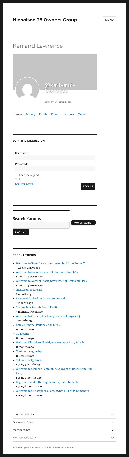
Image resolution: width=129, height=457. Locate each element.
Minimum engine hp (29, 351)
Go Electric (22, 333)
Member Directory (24, 437)
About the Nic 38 (23, 414)
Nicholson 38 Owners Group (45, 19)
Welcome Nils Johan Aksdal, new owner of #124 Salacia (50, 342)
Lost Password (24, 183)
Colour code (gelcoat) (29, 360)
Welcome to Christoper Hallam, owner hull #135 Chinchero (52, 390)
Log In (88, 186)
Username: (22, 153)
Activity (30, 114)
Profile (43, 114)
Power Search (83, 223)
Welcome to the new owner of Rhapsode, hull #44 (47, 272)
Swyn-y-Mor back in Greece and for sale (41, 298)
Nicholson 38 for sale (29, 289)
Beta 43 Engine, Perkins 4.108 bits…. (38, 324)
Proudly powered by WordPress (59, 447)
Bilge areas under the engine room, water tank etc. (47, 382)
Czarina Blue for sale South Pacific (37, 307)
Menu (109, 19)
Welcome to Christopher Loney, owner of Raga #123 (48, 316)
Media (81, 114)
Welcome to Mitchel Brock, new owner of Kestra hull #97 (51, 280)
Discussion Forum (24, 422)
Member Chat (21, 429)
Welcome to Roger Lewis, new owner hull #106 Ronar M (50, 263)
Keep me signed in (29, 177)
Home (18, 114)
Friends (56, 114)
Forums (69, 114)
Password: (21, 164)
